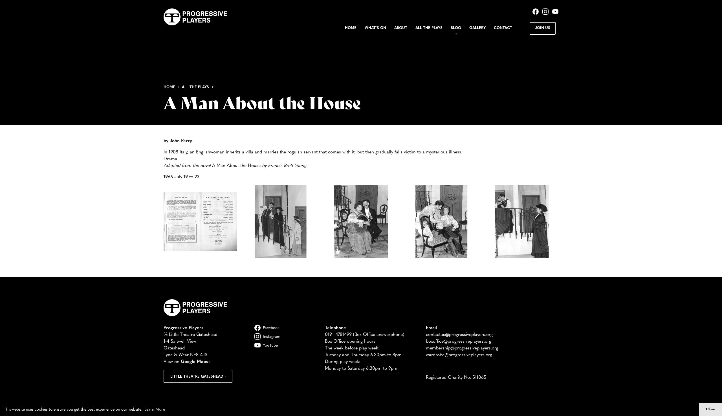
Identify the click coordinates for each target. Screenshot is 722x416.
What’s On (375, 28)
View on (187, 362)
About (400, 28)
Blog (456, 28)
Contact (503, 28)
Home (350, 28)
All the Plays (429, 28)
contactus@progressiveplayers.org (459, 335)
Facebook (271, 328)
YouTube (270, 346)
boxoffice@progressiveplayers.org (458, 341)
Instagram (271, 337)
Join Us (542, 28)
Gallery (477, 28)
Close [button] (710, 409)
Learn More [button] (154, 410)
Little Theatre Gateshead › (198, 376)
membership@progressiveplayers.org (462, 348)
